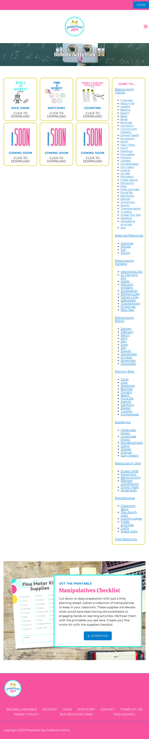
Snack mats (129, 531)
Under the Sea (130, 215)
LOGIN (141, 5)
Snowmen (127, 202)
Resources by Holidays (124, 262)
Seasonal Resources (129, 235)
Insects (125, 170)
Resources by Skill (128, 463)
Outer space (129, 180)
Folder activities (127, 523)
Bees (123, 116)
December (128, 363)
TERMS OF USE (131, 709)
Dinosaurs (127, 138)
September (129, 354)
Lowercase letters (128, 438)
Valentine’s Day (132, 271)
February (127, 332)
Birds (124, 119)
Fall (123, 249)
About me (127, 103)
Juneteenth (129, 290)
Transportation (130, 208)
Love (124, 382)
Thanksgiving (130, 303)
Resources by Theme (124, 90)
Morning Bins (124, 371)
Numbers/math (132, 442)
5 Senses (126, 100)
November (128, 360)
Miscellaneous (125, 498)
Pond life (126, 192)
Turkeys (126, 211)
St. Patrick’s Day (129, 276)
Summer (127, 243)
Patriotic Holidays (127, 286)
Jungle (125, 173)
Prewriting (128, 474)
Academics (123, 422)
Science (126, 452)
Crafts (125, 528)
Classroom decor (128, 507)
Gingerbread (129, 164)
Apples (125, 106)
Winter (126, 246)
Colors (125, 446)
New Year (127, 310)
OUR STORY (86, 709)
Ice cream (127, 167)
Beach (124, 113)
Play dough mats (129, 513)
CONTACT (108, 709)
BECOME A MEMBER (21, 709)
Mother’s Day (130, 294)
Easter (125, 281)
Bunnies (126, 122)
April (124, 338)
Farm (124, 148)
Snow (125, 379)
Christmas (128, 306)
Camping (126, 125)
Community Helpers (128, 130)
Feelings (126, 151)
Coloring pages (131, 518)
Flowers (126, 157)
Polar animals (129, 189)
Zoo (123, 227)
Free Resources (126, 539)
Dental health (129, 135)
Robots (125, 199)
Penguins (127, 183)
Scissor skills (130, 471)
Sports (125, 205)
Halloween (128, 300)
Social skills (129, 490)
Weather (126, 218)
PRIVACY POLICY (26, 714)
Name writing (131, 477)
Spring (125, 252)
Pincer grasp (130, 487)
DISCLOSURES (124, 714)
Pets (123, 186)
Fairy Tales (127, 144)
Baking (125, 109)
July (123, 347)
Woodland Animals (127, 222)
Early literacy (130, 455)
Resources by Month (124, 319)
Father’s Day (130, 297)
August (126, 351)
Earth (124, 141)
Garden (125, 160)
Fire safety (127, 154)
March (125, 335)
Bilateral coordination (130, 482)
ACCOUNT (49, 709)
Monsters (127, 176)
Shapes (126, 449)
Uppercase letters (128, 431)
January (126, 328)
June (124, 344)
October (126, 357)
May (124, 341)
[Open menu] (145, 26)
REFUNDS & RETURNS (76, 714)
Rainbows (127, 195)
